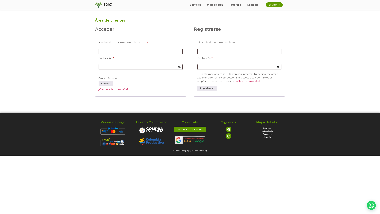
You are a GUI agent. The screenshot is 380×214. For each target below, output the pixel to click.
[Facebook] (228, 129)
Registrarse (207, 88)
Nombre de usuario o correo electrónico (130, 42)
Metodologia (215, 4)
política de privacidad (247, 81)
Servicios (195, 4)
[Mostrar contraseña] (179, 67)
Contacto (253, 4)
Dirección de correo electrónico (223, 42)
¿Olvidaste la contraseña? (113, 89)
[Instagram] (228, 136)
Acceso (105, 83)
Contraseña (113, 58)
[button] (371, 205)
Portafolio (235, 4)
